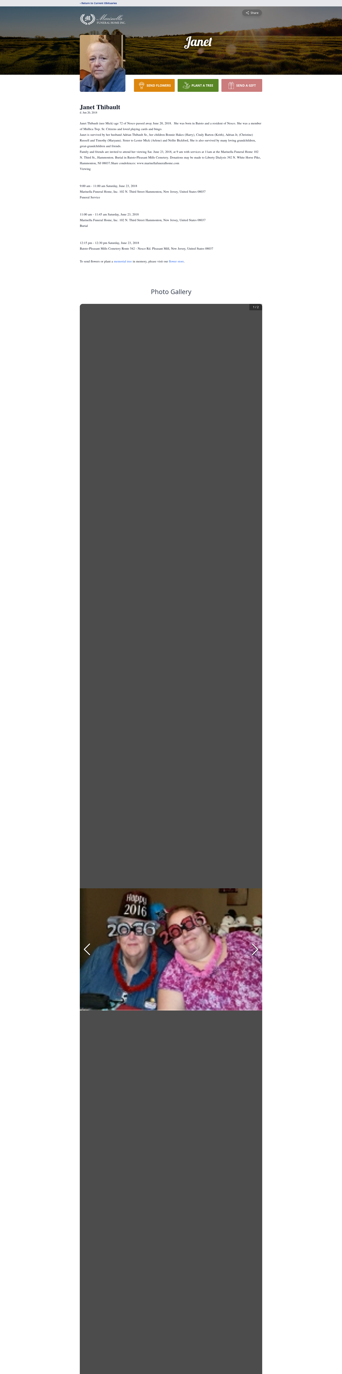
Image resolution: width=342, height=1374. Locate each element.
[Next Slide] (255, 949)
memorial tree (123, 261)
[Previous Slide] (87, 949)
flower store (176, 261)
